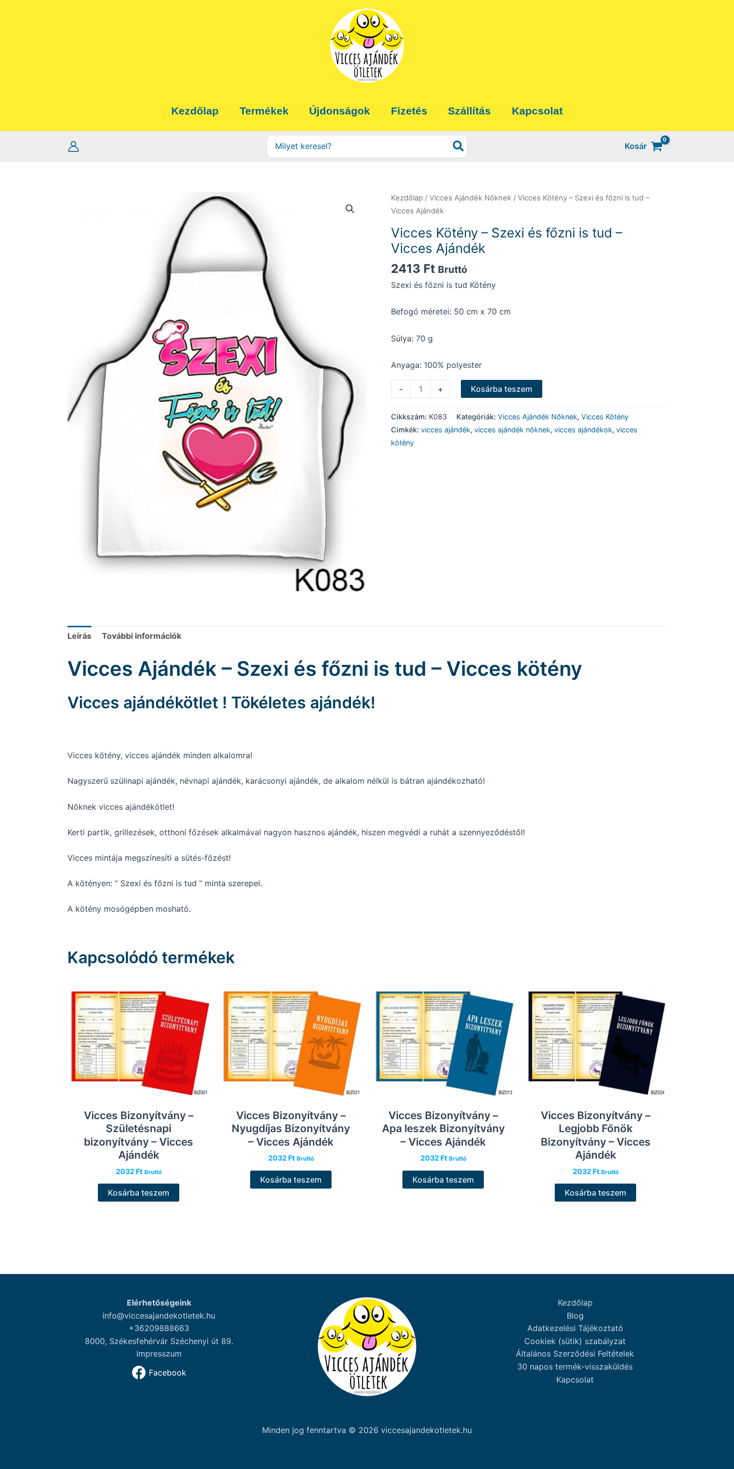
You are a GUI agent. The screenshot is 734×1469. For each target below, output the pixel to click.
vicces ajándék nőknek (512, 429)
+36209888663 (159, 1328)
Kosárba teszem (501, 389)
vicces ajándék (445, 429)
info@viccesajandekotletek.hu (158, 1316)
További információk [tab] (141, 636)
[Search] (459, 146)
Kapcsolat (575, 1380)
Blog (575, 1316)
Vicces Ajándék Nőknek (470, 197)
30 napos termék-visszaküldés (575, 1367)
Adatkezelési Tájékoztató (575, 1328)
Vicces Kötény (605, 416)
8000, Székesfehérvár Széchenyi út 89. (159, 1341)
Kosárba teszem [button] (138, 1193)
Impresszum (159, 1354)
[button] (350, 209)
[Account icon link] (73, 146)
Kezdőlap (407, 197)
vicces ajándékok (583, 429)
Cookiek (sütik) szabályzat (575, 1341)
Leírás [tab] (79, 636)
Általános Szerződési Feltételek (575, 1354)
